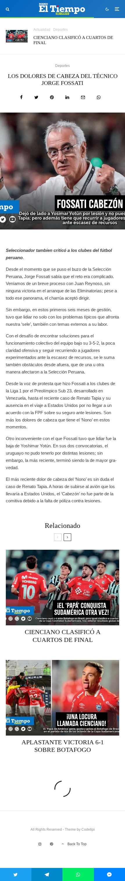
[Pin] (52, 97)
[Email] (83, 97)
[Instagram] (40, 844)
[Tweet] (36, 97)
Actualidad (41, 30)
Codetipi (88, 829)
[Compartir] (21, 97)
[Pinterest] (51, 844)
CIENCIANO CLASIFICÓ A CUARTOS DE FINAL (73, 40)
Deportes (60, 30)
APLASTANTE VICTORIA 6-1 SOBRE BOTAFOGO (63, 745)
